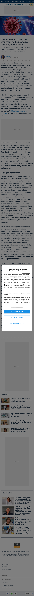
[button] (17, 307)
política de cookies (18, 287)
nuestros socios (26, 273)
